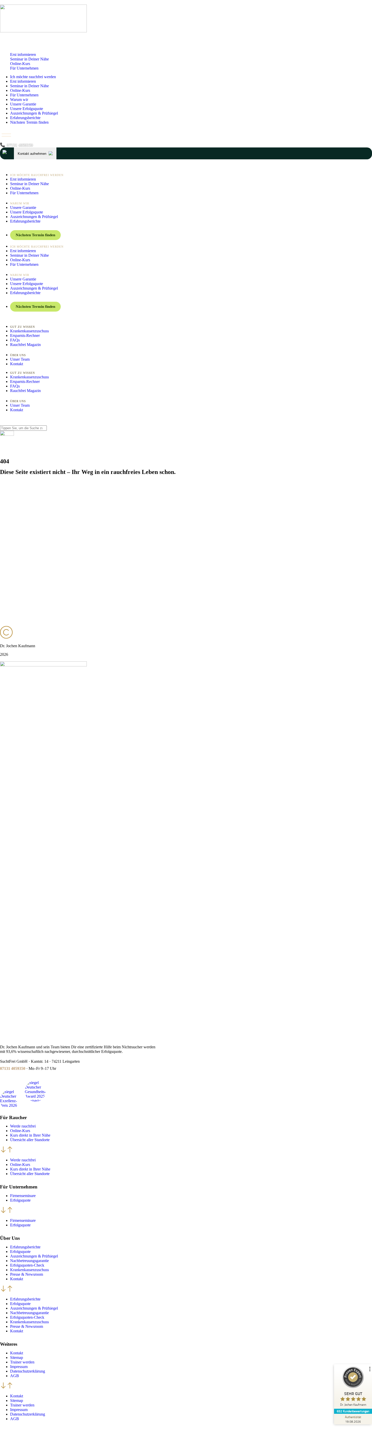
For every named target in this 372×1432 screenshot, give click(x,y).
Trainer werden (22, 1362)
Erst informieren (23, 54)
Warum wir (19, 99)
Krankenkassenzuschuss (29, 1270)
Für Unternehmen (24, 68)
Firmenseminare (23, 1196)
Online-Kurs (20, 63)
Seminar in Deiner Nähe (29, 59)
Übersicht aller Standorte (30, 1140)
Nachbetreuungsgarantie (29, 1261)
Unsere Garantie (23, 104)
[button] (186, 1150)
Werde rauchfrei (23, 1126)
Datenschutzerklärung (27, 1371)
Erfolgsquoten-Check (27, 1265)
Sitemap (16, 1357)
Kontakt (16, 1279)
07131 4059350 (12, 1068)
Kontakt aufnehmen (32, 154)
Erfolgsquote (20, 1200)
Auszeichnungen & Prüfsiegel (34, 113)
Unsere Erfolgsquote (26, 108)
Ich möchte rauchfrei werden (33, 77)
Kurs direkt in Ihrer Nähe (30, 1135)
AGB (14, 1376)
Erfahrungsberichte (25, 118)
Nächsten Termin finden (29, 122)
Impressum (19, 1366)
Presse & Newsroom (26, 1274)
